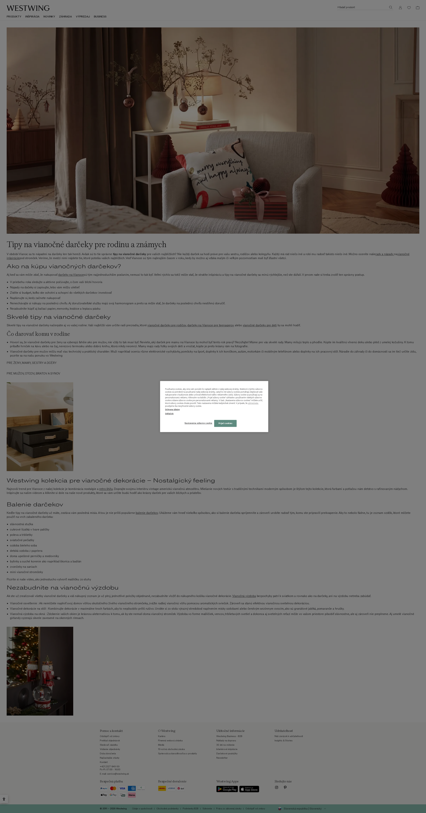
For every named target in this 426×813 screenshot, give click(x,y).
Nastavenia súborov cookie (198, 423)
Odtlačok (169, 413)
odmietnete (253, 403)
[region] (214, 406)
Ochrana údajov (172, 409)
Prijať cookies (225, 423)
